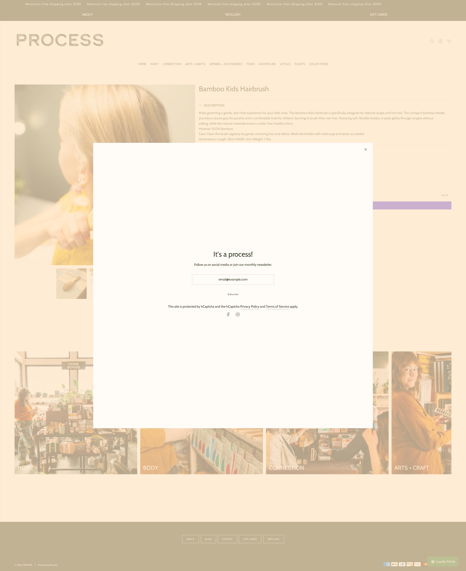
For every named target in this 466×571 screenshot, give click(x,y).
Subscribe (233, 294)
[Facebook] (228, 314)
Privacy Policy (249, 307)
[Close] (365, 149)
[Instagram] (237, 314)
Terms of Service (277, 307)
